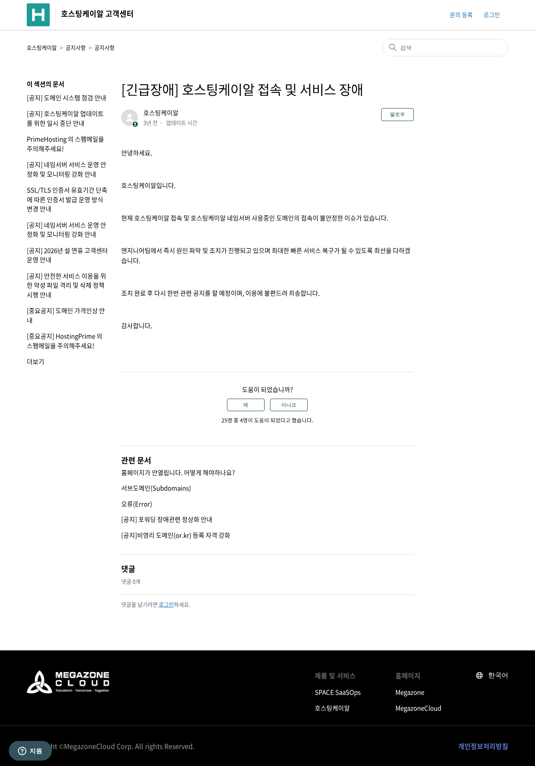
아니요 (288, 405)
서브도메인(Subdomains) (156, 488)
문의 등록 (461, 14)
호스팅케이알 (42, 47)
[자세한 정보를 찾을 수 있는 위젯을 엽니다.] (30, 751)
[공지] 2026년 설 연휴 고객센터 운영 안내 (67, 255)
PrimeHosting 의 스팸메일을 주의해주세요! (65, 143)
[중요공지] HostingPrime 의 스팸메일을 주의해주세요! (64, 340)
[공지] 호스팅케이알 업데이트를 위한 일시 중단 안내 (65, 118)
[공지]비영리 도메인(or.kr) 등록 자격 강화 (175, 535)
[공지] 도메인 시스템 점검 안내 (66, 97)
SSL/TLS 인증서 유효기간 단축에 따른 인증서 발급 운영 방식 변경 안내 (67, 199)
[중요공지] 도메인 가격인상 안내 (66, 315)
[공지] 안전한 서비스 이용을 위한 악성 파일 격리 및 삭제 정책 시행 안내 (66, 285)
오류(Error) (136, 503)
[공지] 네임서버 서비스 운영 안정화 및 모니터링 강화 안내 (66, 169)
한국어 (498, 675)
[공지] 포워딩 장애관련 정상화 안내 (166, 519)
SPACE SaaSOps (338, 692)
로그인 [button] (492, 14)
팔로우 (397, 114)
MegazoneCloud (418, 708)
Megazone (409, 692)
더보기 (35, 361)
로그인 (166, 604)
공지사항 (76, 47)
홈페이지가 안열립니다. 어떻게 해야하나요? (178, 472)
